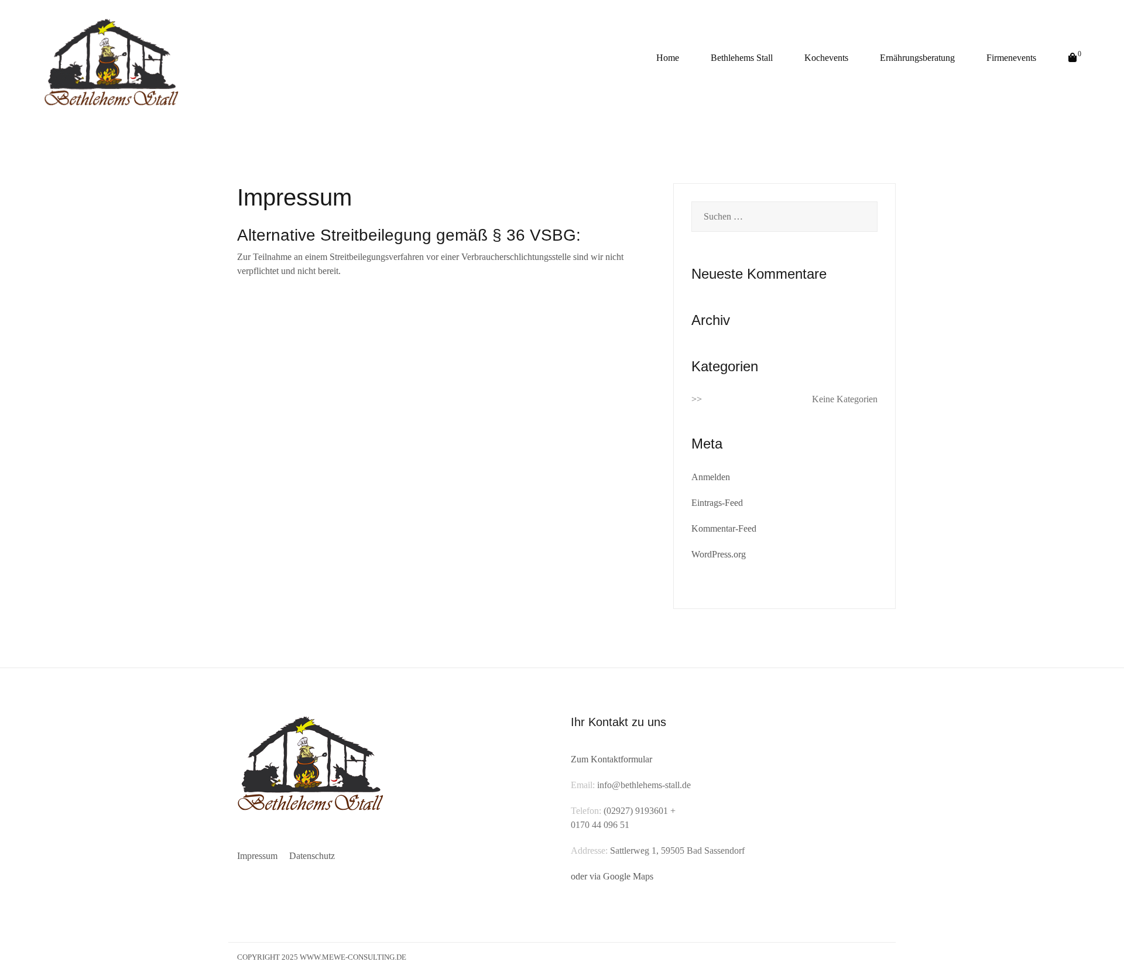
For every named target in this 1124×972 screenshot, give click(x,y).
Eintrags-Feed (717, 503)
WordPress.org (718, 554)
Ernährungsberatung (917, 58)
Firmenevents (1011, 58)
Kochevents (826, 58)
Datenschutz (312, 856)
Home (667, 58)
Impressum (257, 856)
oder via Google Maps (612, 876)
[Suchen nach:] (784, 216)
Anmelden (710, 477)
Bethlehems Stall (742, 58)
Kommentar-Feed (723, 528)
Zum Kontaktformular (611, 759)
